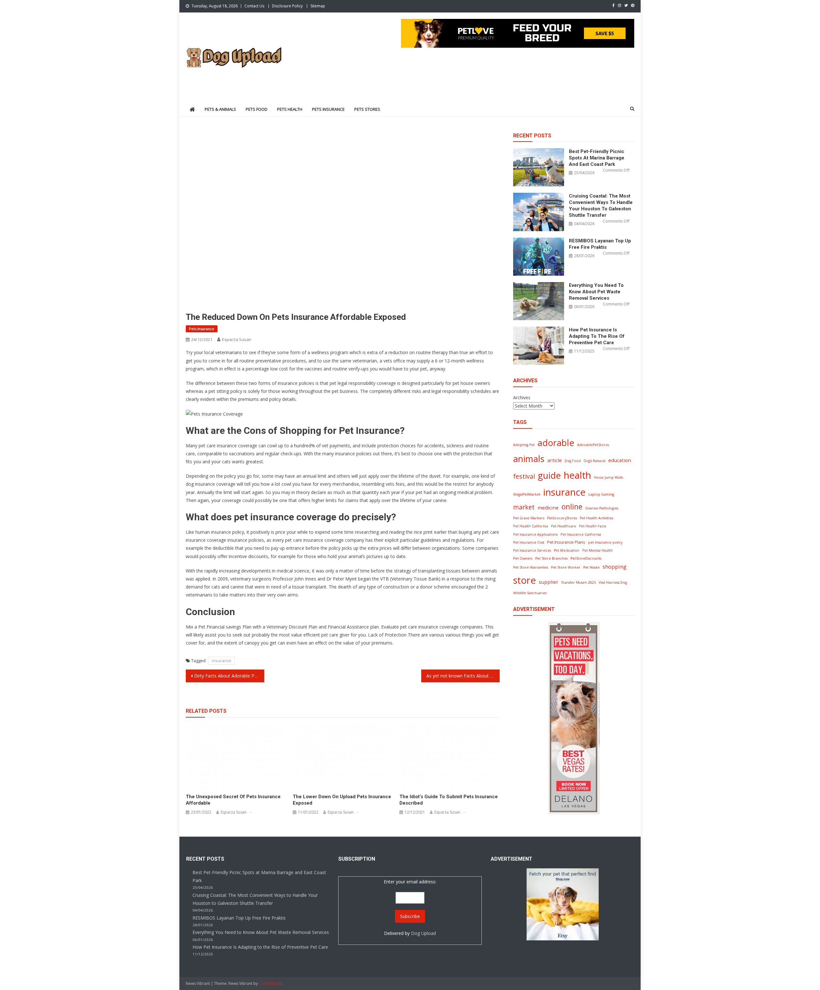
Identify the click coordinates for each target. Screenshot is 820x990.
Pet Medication (566, 550)
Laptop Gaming (601, 494)
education (619, 460)
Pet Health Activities (596, 518)
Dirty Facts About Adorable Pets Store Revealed (229, 676)
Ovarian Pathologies (601, 508)
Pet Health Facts (592, 526)
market (524, 507)
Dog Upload (423, 933)
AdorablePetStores (593, 444)
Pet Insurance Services (532, 550)
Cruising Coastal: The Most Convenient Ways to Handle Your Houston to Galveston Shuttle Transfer (601, 205)
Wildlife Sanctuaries (529, 593)
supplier (548, 582)
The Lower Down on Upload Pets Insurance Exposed (342, 800)
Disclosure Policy (287, 6)
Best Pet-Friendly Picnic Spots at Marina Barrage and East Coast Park (596, 158)
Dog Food (573, 460)
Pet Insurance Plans (566, 542)
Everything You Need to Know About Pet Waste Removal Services (596, 291)
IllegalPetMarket (526, 494)
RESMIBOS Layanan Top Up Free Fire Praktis (600, 244)
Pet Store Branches (551, 558)
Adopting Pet (524, 444)
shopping (615, 566)
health (577, 475)
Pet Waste (591, 567)
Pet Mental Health (597, 550)
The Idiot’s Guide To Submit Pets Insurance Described (448, 800)
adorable (555, 443)
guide (549, 475)
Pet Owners (522, 558)
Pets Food (256, 109)
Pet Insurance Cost (528, 542)
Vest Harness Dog (613, 582)
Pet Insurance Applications (535, 534)
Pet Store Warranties (530, 567)
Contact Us (254, 6)
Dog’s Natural (594, 460)
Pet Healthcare (563, 526)
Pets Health (289, 109)
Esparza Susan (236, 339)
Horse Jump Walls (608, 477)
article (554, 460)
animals (529, 459)
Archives (521, 397)
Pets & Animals (220, 109)
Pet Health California (530, 526)
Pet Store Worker (565, 567)
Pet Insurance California (581, 534)
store (524, 580)
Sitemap (317, 6)
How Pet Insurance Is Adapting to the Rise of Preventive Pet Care (597, 336)
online (572, 507)
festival (524, 476)
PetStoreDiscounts (585, 558)
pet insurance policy (605, 542)
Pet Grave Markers (528, 518)
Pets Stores (367, 109)
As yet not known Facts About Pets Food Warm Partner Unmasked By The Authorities (463, 676)
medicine (548, 507)
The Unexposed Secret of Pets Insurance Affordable (233, 800)
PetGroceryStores (562, 518)
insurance (221, 660)
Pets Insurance (328, 109)
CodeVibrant (270, 983)
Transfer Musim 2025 (578, 582)
